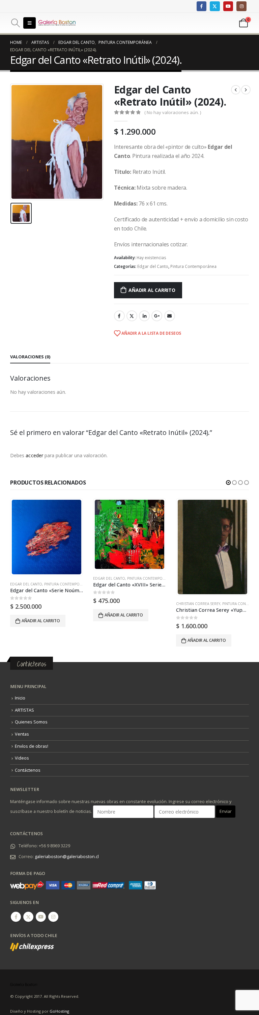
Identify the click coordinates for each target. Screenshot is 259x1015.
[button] (228, 482)
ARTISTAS (24, 710)
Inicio (20, 698)
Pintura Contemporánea (193, 266)
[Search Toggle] (15, 23)
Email (169, 315)
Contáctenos (27, 770)
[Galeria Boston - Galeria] (57, 23)
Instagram (53, 917)
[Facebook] (201, 6)
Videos (22, 758)
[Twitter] (215, 6)
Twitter (131, 315)
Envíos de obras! (31, 746)
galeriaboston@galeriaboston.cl (67, 856)
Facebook (119, 315)
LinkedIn (144, 315)
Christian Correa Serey (198, 603)
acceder (34, 455)
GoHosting (59, 1011)
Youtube (41, 917)
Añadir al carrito (151, 290)
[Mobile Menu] (29, 23)
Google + (156, 315)
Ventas (22, 734)
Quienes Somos (31, 722)
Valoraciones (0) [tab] (30, 357)
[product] (46, 537)
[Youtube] (228, 6)
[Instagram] (241, 6)
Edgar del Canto (152, 266)
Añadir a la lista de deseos (150, 333)
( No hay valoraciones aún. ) (172, 112)
